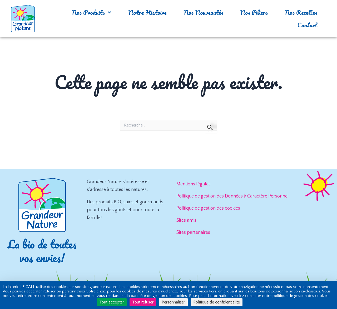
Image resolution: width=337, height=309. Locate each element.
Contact (307, 25)
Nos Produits (88, 12)
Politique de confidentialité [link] (216, 302)
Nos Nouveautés (203, 12)
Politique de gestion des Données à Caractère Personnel (232, 196)
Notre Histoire (147, 12)
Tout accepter (111, 302)
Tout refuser (142, 302)
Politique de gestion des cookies (208, 208)
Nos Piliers (254, 12)
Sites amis (186, 220)
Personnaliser (173, 302)
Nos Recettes (301, 12)
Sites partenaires (193, 232)
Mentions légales (193, 184)
